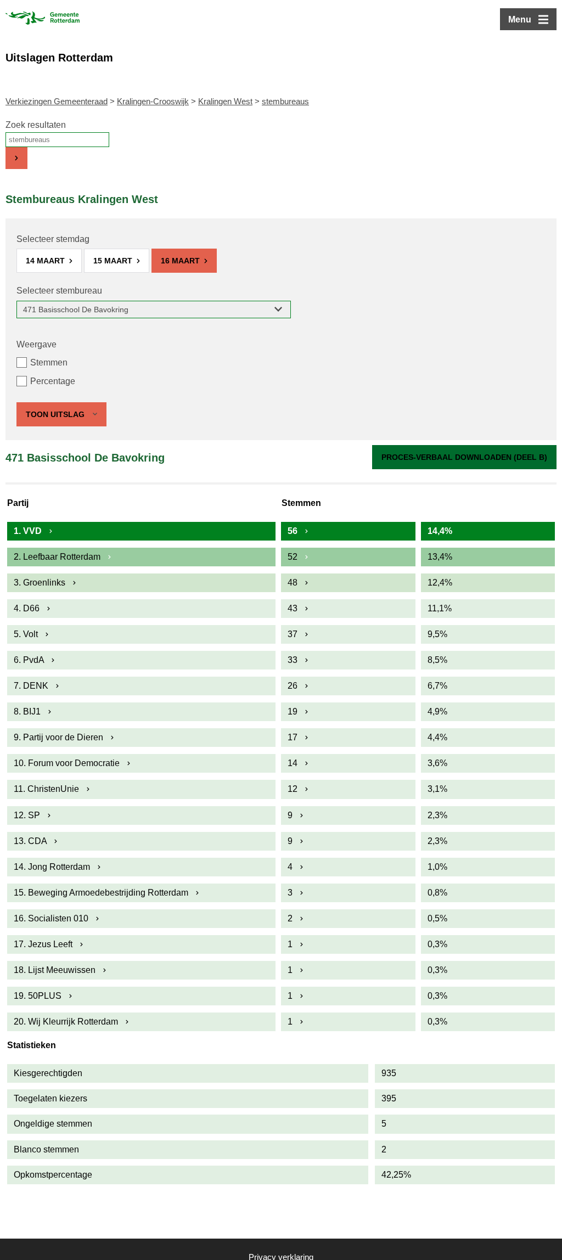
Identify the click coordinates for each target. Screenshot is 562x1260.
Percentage (52, 381)
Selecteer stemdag (52, 239)
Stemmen (49, 362)
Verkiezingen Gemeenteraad (56, 101)
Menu (519, 19)
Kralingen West (225, 101)
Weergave (36, 344)
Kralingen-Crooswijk (153, 101)
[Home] (42, 19)
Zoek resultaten (35, 125)
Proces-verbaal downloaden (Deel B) (464, 457)
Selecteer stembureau (59, 290)
